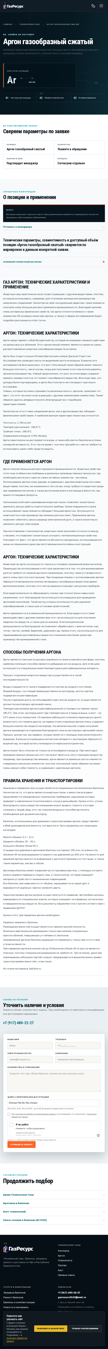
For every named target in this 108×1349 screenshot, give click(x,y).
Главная (7, 24)
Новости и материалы (16, 1307)
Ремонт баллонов (13, 1297)
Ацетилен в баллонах (54, 1203)
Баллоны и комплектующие (19, 1302)
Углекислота (65, 1260)
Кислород (63, 1250)
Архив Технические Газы (54, 1194)
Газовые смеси (66, 1275)
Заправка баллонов (14, 1292)
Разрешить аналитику (50, 1328)
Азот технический (54, 1211)
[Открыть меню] (101, 5)
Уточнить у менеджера (54, 226)
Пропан (62, 1265)
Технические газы (29, 24)
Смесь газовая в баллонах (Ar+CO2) (54, 1220)
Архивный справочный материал (54, 262)
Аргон (61, 1255)
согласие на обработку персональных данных (36, 1114)
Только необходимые (85, 1328)
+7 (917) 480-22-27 (18, 1023)
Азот (60, 1270)
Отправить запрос (21, 1144)
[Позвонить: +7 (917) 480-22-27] (93, 6)
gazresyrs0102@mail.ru (72, 1297)
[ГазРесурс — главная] (13, 5)
